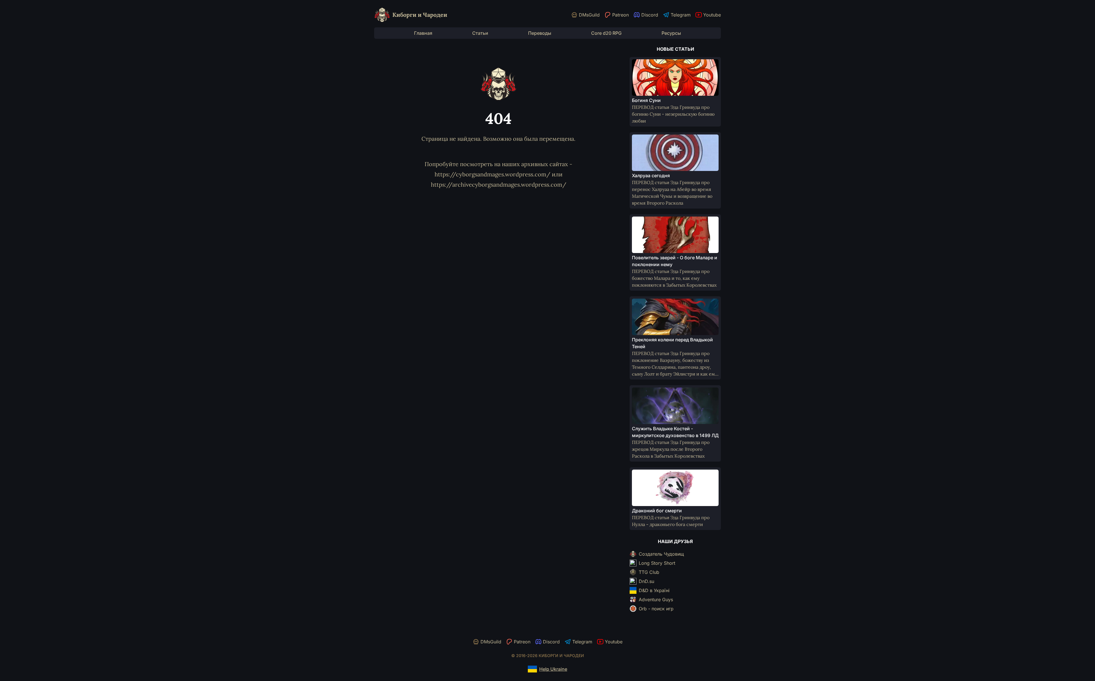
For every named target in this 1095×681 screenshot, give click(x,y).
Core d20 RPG (606, 33)
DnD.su (646, 581)
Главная (423, 33)
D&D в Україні (654, 590)
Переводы (539, 33)
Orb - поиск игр (656, 608)
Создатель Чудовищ (661, 554)
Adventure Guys (656, 599)
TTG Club (649, 572)
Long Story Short (657, 563)
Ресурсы (671, 33)
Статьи (480, 33)
